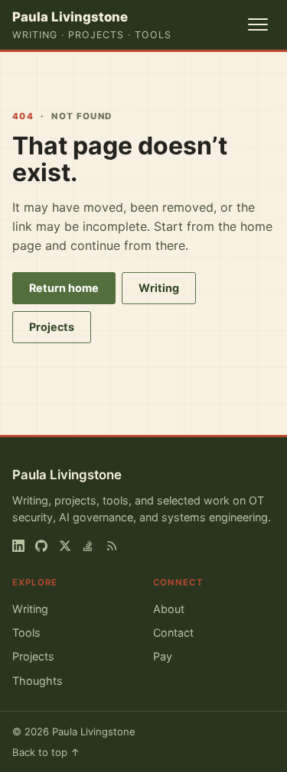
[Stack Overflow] (88, 546)
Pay (162, 656)
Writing (159, 287)
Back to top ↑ (46, 752)
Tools (26, 632)
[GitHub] (41, 546)
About (168, 608)
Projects (51, 326)
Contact (173, 632)
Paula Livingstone (67, 474)
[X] (65, 546)
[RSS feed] (112, 546)
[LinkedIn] (18, 546)
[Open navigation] (258, 24)
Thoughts (37, 680)
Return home (64, 287)
